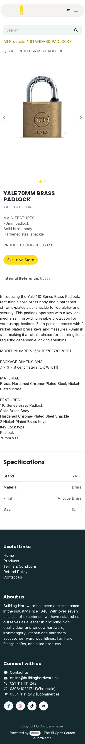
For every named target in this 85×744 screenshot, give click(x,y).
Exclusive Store (20, 260)
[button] (4, 117)
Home (8, 555)
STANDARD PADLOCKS (51, 41)
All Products (14, 41)
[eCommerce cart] (68, 10)
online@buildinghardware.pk (34, 678)
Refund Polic (14, 571)
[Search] (76, 30)
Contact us (12, 577)
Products (11, 561)
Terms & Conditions (20, 566)
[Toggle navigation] (76, 10)
